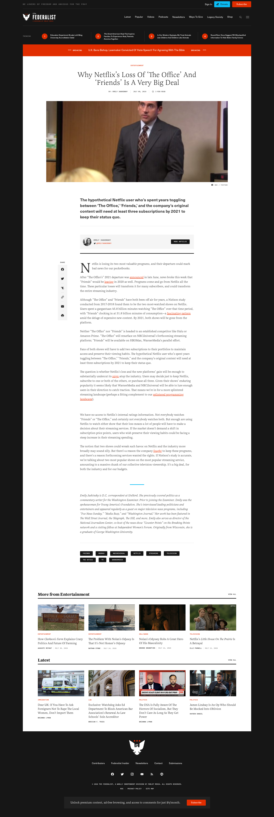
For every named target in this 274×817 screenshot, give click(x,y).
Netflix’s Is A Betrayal (212, 641)
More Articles (180, 241)
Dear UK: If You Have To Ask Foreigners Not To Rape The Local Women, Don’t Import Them (58, 709)
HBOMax (101, 553)
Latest (44, 660)
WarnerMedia (117, 560)
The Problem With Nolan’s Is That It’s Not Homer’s (111, 641)
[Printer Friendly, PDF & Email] (62, 315)
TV (102, 560)
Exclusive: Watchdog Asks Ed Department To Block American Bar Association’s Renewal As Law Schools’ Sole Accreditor (110, 711)
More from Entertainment (63, 594)
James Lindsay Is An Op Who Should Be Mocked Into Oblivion (213, 707)
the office (88, 560)
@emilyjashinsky (103, 243)
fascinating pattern (179, 313)
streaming (153, 553)
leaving (108, 282)
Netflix (137, 553)
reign (115, 376)
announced (137, 277)
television (172, 553)
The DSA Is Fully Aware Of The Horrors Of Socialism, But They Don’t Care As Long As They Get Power (158, 711)
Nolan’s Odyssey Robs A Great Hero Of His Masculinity (161, 641)
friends (86, 553)
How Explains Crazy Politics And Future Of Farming (60, 641)
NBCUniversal (119, 553)
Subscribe (241, 4)
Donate (224, 4)
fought (157, 451)
